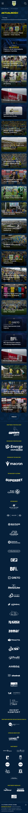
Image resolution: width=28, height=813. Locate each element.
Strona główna (4, 8)
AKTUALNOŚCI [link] (14, 8)
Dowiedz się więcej (6, 806)
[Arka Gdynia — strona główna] (14, 3)
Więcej (14, 417)
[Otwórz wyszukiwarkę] (25, 3)
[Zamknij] (26, 805)
